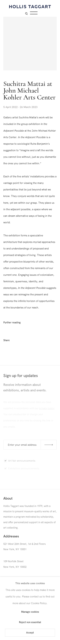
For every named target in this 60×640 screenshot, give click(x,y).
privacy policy (46, 406)
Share (6, 340)
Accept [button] (30, 632)
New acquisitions (18, 482)
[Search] (26, 14)
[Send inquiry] (48, 444)
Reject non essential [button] (30, 622)
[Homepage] (30, 6)
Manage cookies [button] (30, 612)
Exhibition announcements (23, 467)
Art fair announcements (21, 459)
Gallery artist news (19, 474)
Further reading (12, 322)
